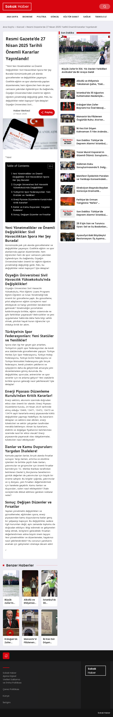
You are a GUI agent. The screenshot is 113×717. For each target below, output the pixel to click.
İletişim (7, 702)
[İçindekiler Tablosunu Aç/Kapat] (48, 166)
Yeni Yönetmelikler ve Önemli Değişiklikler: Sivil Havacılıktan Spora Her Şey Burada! (31, 176)
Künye (6, 695)
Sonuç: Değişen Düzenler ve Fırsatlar (32, 214)
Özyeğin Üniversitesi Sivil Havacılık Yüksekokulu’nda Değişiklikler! (30, 186)
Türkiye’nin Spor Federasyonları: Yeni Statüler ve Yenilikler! (31, 194)
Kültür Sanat (71, 16)
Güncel (55, 16)
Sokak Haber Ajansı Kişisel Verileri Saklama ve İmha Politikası (12, 677)
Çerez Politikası (11, 689)
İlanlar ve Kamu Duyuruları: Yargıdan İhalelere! (31, 209)
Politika (41, 16)
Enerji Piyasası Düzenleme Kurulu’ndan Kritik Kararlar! (33, 201)
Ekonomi (27, 16)
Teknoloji (101, 16)
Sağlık (87, 16)
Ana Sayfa (12, 16)
